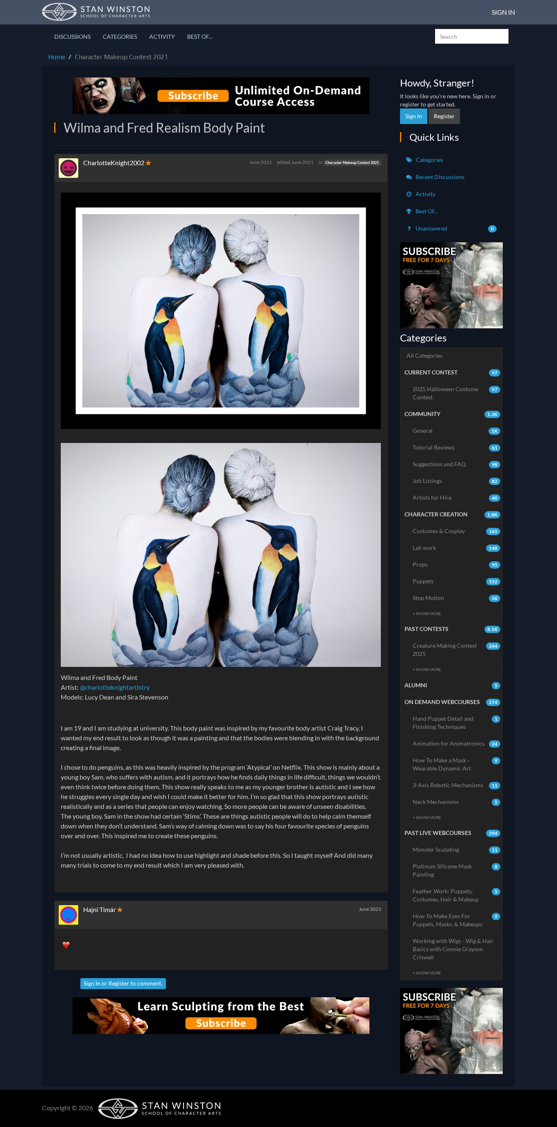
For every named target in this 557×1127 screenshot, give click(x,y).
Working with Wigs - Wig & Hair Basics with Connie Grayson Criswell (453, 949)
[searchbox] (472, 36)
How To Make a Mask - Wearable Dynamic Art (455, 764)
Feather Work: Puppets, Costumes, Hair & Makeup (455, 895)
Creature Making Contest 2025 (455, 649)
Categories (120, 36)
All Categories (424, 355)
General (455, 430)
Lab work (455, 547)
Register (118, 983)
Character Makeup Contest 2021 (352, 162)
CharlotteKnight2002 (113, 162)
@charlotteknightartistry (115, 687)
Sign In (503, 12)
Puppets (455, 581)
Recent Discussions (439, 176)
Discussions (72, 36)
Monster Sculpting (455, 849)
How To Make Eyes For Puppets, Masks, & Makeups (455, 920)
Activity (162, 36)
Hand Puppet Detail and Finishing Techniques (455, 722)
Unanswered (454, 228)
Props (455, 564)
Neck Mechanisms (455, 801)
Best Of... (199, 36)
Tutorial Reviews (455, 447)
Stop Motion (455, 597)
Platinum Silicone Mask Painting (455, 870)
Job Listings (455, 480)
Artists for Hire (455, 497)
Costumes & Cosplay (455, 530)
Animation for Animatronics (455, 743)
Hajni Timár (99, 909)
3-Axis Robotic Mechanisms (455, 785)
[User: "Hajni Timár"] (71, 915)
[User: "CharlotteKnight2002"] (71, 168)
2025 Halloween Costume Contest (455, 393)
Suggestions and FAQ (455, 464)
